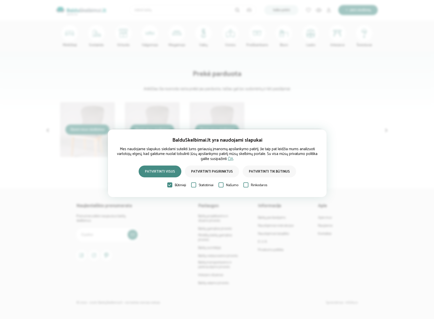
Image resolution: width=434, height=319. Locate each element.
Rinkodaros (259, 185)
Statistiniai (206, 185)
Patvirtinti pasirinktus (212, 171)
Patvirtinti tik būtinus (269, 171)
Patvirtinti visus (160, 171)
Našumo (232, 185)
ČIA (230, 159)
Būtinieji (180, 185)
